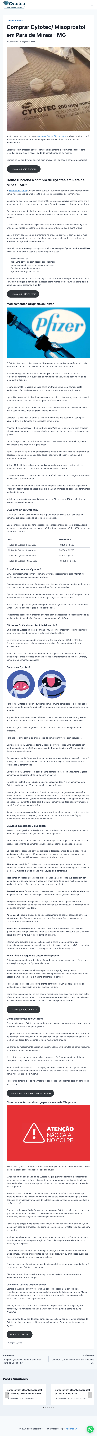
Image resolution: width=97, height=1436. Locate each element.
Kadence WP (72, 1429)
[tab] (43, 1407)
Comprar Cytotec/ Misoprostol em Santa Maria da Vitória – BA (22, 1359)
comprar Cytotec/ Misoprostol (52, 136)
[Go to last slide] (7, 1395)
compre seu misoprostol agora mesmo (30, 1093)
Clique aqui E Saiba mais (23, 294)
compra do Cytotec (18, 191)
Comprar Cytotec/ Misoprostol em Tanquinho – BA (73, 1359)
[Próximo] (90, 1395)
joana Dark (14, 42)
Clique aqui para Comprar (23, 169)
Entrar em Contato (19, 1334)
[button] (90, 1429)
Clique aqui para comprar (23, 1009)
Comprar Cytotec (15, 20)
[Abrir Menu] (92, 5)
